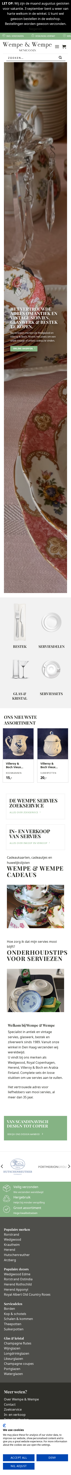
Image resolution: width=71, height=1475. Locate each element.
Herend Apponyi (16, 1289)
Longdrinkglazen (16, 1353)
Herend (9, 1249)
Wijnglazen (12, 1348)
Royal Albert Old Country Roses (27, 1294)
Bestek (20, 646)
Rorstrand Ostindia (18, 1279)
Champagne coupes (19, 1363)
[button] (57, 46)
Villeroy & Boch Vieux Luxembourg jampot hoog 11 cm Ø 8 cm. (49, 765)
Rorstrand (11, 1234)
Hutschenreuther (17, 1255)
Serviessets (51, 693)
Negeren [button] (35, 29)
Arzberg (10, 1260)
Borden (9, 1308)
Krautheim (12, 1244)
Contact (10, 1404)
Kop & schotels (15, 1314)
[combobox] (35, 58)
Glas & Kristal (19, 695)
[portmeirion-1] (53, 1166)
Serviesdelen (51, 646)
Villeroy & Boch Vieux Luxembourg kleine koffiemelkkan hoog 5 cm (16, 765)
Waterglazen (13, 1374)
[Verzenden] (60, 58)
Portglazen (12, 1369)
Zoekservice (13, 1409)
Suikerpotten (13, 1329)
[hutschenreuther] (18, 1167)
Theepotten (12, 1324)
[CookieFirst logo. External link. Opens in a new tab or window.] (4, 1425)
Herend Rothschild (18, 1284)
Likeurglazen (13, 1358)
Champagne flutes (17, 1343)
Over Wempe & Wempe (21, 1399)
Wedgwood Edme (17, 1274)
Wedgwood (12, 1239)
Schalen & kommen (18, 1319)
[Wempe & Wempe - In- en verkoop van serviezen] (27, 47)
